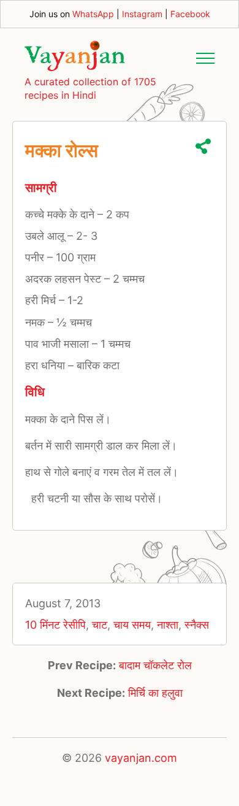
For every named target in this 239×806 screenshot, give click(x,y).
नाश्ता (167, 624)
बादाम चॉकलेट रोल (155, 665)
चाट (99, 624)
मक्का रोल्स (61, 150)
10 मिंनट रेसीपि (55, 624)
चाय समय (132, 624)
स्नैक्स (196, 624)
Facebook (190, 14)
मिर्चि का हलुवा (155, 692)
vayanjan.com (141, 757)
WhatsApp (93, 14)
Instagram (142, 14)
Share (203, 146)
